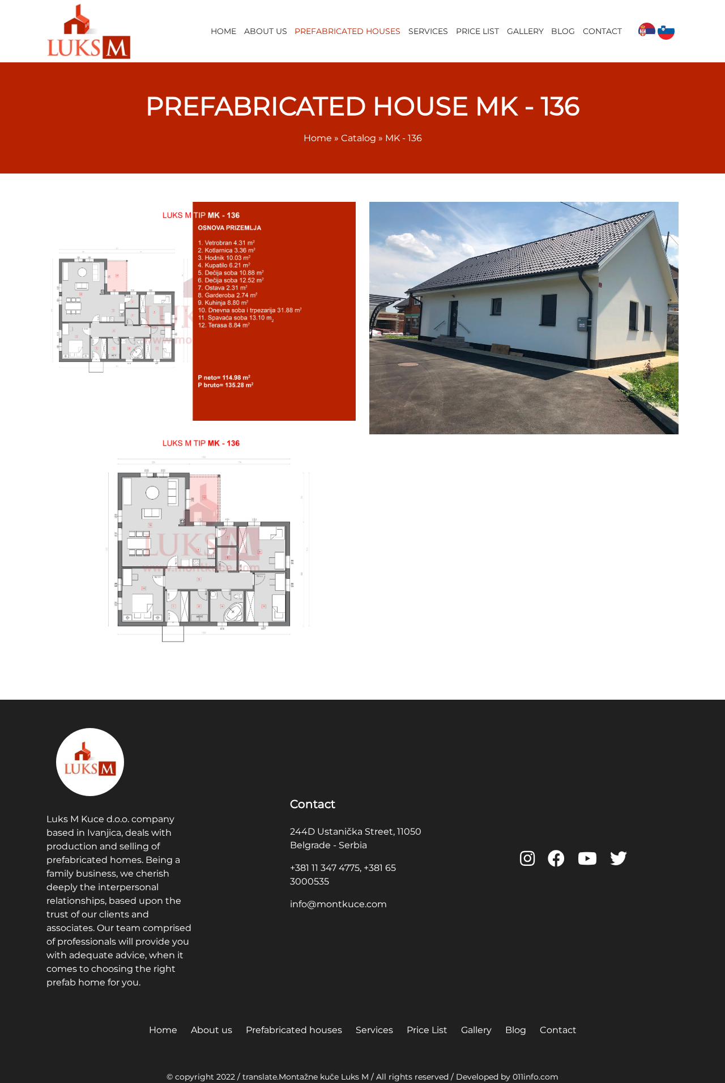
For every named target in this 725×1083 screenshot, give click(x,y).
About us (265, 31)
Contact (602, 31)
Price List (477, 31)
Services (428, 31)
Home (223, 31)
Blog (563, 31)
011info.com (535, 1077)
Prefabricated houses (347, 31)
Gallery (525, 31)
